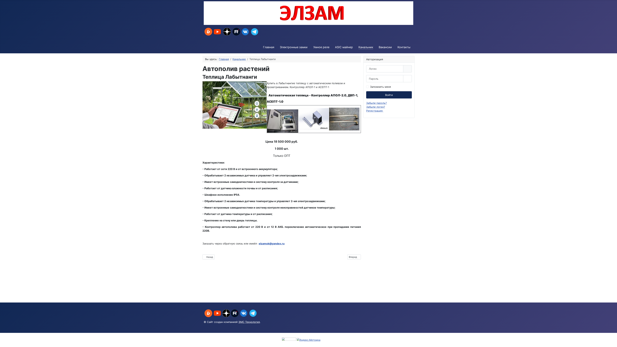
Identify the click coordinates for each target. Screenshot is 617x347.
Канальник (365, 47)
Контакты (404, 47)
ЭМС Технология (249, 322)
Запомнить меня (380, 86)
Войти (389, 95)
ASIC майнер (344, 47)
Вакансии (385, 47)
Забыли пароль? (376, 103)
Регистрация (374, 110)
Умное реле (321, 47)
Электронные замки (294, 47)
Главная (268, 47)
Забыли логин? (375, 106)
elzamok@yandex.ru (272, 243)
